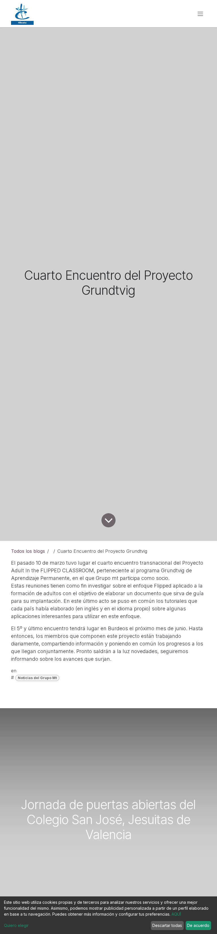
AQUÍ (176, 914)
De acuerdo (198, 925)
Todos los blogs (28, 551)
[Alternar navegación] (200, 13)
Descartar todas (167, 925)
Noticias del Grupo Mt (37, 678)
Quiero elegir (16, 925)
